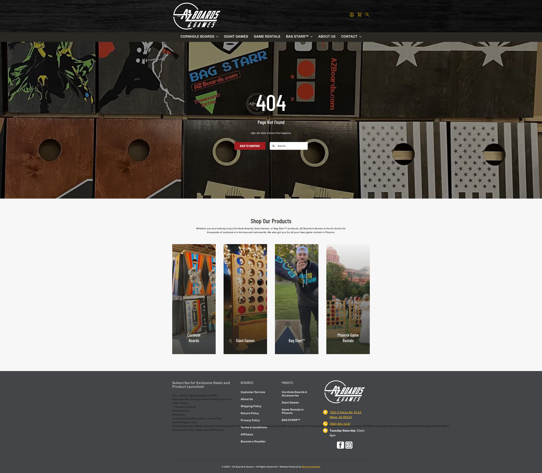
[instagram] (348, 445)
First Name (178, 414)
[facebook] (340, 445)
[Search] (367, 15)
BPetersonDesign (311, 466)
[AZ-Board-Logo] (197, 2)
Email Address (181, 410)
